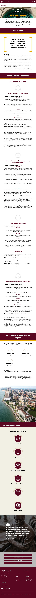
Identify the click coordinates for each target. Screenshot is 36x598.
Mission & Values (18, 580)
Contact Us (4, 582)
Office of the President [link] (18, 557)
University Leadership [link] (18, 563)
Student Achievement (19, 582)
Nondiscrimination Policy (28, 594)
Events (17, 577)
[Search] (32, 1)
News (17, 576)
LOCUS (27, 576)
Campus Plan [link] (18, 555)
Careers (17, 579)
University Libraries (29, 579)
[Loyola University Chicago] (5, 2)
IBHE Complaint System (10, 594)
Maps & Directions (5, 585)
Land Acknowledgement (19, 594)
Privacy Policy (3, 594)
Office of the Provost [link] (18, 560)
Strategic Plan (3, 5)
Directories (28, 577)
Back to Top (25, 571)
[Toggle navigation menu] (34, 1)
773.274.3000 (3, 578)
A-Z (26, 582)
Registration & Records (29, 580)
